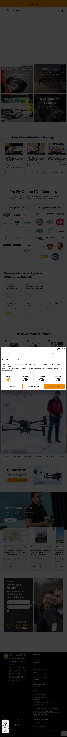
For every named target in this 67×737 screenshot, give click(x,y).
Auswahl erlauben (33, 386)
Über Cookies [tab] (55, 354)
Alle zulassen (55, 386)
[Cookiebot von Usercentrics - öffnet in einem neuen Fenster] (58, 349)
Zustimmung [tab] (11, 354)
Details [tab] (34, 354)
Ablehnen (12, 386)
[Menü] (8, 721)
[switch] (25, 379)
